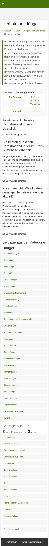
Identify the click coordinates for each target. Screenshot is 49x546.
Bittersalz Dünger (11, 385)
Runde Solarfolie (11, 516)
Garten (17, 31)
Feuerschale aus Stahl (13, 529)
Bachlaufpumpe (10, 490)
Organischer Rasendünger (15, 293)
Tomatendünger (10, 306)
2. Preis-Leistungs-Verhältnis (35, 100)
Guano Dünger (10, 286)
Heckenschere (10, 496)
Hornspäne (8, 313)
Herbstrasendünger (12, 359)
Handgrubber (9, 437)
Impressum (11, 542)
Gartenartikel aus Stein (13, 457)
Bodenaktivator (10, 346)
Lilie (5, 523)
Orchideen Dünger (11, 326)
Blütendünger (9, 352)
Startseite (6, 31)
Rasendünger (38, 31)
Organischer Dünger (12, 300)
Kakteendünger (10, 280)
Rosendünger (9, 260)
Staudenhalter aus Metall (14, 450)
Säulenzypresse (10, 477)
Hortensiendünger (11, 254)
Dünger (26, 31)
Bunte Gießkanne (11, 470)
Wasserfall (8, 509)
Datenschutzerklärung (32, 542)
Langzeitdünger (10, 398)
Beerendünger (10, 273)
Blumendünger (10, 392)
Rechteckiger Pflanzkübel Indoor (17, 503)
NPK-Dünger (9, 365)
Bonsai (7, 483)
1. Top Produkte (14, 97)
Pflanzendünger (10, 372)
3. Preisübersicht (14, 111)
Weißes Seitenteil (11, 444)
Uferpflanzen (9, 463)
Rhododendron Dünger (13, 332)
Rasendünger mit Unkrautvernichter (19, 319)
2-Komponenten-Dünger (14, 411)
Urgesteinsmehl (10, 405)
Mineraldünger (10, 378)
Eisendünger (9, 267)
